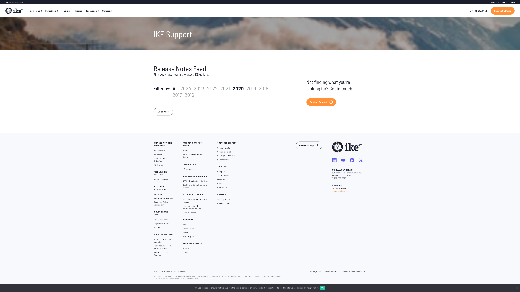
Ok (322, 288)
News (219, 183)
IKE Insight (158, 194)
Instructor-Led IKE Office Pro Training (195, 200)
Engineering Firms (161, 223)
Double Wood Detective (163, 198)
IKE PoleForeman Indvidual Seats (194, 155)
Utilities (157, 227)
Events (185, 252)
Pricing (185, 150)
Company (221, 171)
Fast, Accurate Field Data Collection (162, 247)
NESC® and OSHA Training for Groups (195, 186)
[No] (516, 288)
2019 (251, 88)
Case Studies (188, 228)
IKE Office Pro (159, 150)
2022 (212, 88)
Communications (161, 219)
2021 (225, 88)
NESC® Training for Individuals (195, 181)
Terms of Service (332, 272)
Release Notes (223, 159)
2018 (263, 88)
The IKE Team (223, 175)
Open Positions (223, 203)
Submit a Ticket (224, 152)
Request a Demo (502, 10)
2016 (189, 95)
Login (512, 2)
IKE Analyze (158, 165)
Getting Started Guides (227, 156)
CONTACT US (481, 11)
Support (495, 2)
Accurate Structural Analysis (162, 240)
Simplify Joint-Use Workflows (161, 253)
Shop (504, 2)
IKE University (188, 169)
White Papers (188, 236)
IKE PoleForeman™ (161, 179)
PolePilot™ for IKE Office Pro (161, 159)
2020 (238, 88)
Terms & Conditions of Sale (354, 272)
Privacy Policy (315, 272)
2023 (199, 88)
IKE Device (158, 154)
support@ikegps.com (341, 191)
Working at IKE (223, 199)
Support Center (224, 148)
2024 (185, 88)
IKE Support (173, 34)
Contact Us (222, 187)
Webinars (186, 248)
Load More (163, 111)
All (175, 88)
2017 (177, 95)
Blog (184, 224)
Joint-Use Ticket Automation (161, 203)
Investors (221, 179)
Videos (185, 232)
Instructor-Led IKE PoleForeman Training (192, 207)
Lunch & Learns (189, 212)
